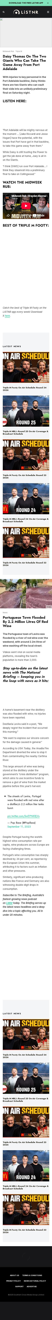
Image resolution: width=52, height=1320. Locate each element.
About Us (14, 1275)
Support (19, 1286)
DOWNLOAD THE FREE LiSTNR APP (26, 3)
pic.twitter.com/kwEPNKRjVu (23, 816)
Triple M (18, 51)
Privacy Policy (13, 1281)
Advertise (32, 1286)
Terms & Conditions (32, 1275)
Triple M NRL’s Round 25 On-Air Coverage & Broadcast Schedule (25, 432)
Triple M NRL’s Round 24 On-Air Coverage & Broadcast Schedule (26, 520)
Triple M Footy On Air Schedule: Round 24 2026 (24, 388)
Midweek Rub (8, 51)
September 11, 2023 (19, 826)
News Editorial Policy (35, 1281)
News (5, 612)
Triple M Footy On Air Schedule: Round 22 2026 (24, 563)
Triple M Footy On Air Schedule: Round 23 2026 (24, 476)
